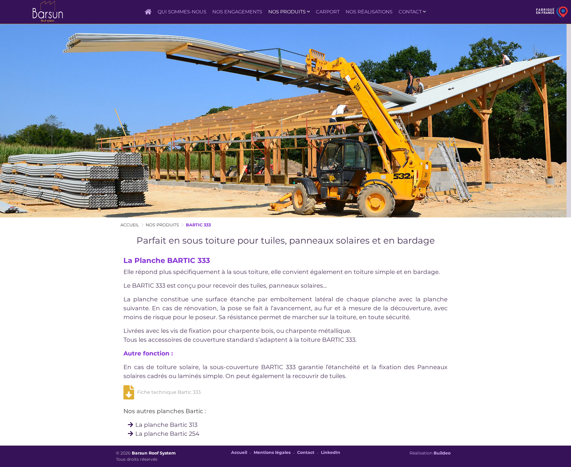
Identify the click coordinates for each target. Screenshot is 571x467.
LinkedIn (330, 452)
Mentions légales (272, 452)
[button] (289, 12)
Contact (305, 452)
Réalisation (430, 453)
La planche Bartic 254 (167, 433)
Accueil (239, 452)
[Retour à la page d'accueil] (47, 12)
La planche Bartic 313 (166, 424)
